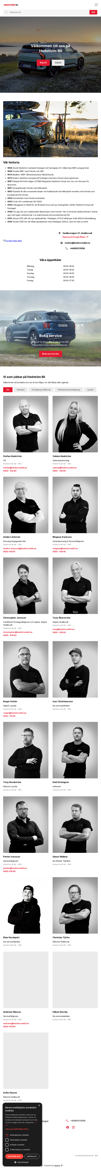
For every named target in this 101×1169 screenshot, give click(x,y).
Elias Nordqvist (11, 937)
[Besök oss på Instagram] (73, 1127)
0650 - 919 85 (59, 471)
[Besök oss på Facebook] (67, 1127)
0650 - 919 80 (9, 471)
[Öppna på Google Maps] (25, 240)
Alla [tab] (7, 390)
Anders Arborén (11, 537)
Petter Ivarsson (11, 856)
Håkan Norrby (60, 1012)
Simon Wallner (60, 856)
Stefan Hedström (12, 456)
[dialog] (22, 1134)
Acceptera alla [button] (14, 1156)
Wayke (57, 1166)
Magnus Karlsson (62, 537)
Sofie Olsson (10, 1092)
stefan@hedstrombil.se (15, 468)
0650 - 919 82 (59, 632)
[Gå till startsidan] (11, 5)
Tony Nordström (12, 782)
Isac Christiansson (63, 701)
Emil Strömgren (61, 782)
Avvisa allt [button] (32, 1156)
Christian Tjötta (61, 937)
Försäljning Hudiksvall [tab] (41, 390)
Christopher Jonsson (14, 617)
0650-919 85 (9, 871)
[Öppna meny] (96, 4)
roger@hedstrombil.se (14, 713)
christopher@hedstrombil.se (17, 632)
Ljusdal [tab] (90, 390)
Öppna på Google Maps (73, 237)
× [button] (39, 1105)
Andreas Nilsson (12, 1012)
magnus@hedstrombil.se (65, 548)
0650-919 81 (9, 551)
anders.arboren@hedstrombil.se (19, 548)
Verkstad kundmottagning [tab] (69, 390)
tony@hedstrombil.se (63, 629)
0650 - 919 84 (9, 635)
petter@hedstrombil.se (15, 868)
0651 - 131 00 (9, 716)
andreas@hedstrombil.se (16, 1023)
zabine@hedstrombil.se (65, 468)
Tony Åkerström (61, 617)
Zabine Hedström (62, 456)
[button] (22, 1129)
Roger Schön (10, 701)
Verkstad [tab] (20, 390)
